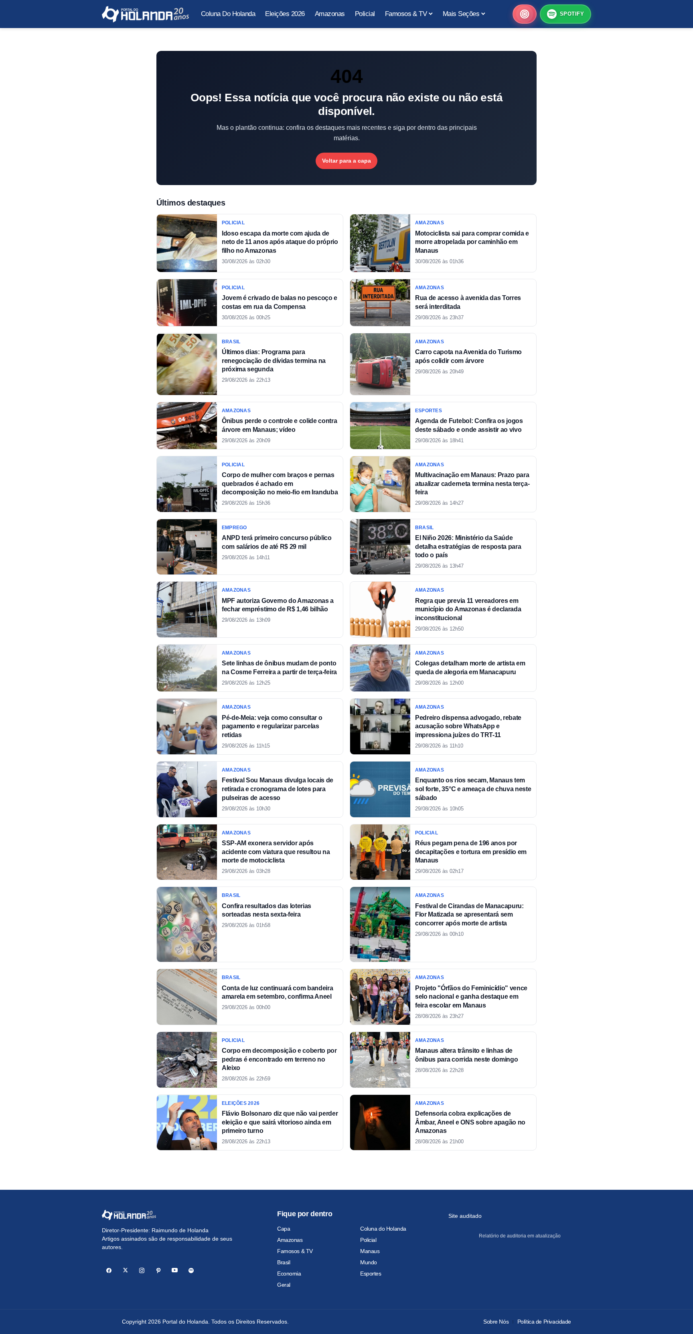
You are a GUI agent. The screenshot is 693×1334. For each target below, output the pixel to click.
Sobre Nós (496, 1321)
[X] (125, 1270)
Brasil (283, 1262)
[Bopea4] (145, 14)
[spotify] (191, 1270)
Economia (289, 1273)
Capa (283, 1228)
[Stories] (525, 14)
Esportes (370, 1273)
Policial (368, 1240)
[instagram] (142, 1270)
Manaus (369, 1251)
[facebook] (109, 1270)
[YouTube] (175, 1270)
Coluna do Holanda (383, 1228)
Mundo (368, 1262)
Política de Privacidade (544, 1321)
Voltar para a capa (346, 160)
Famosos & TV (295, 1251)
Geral (283, 1285)
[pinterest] (158, 1270)
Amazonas (290, 1240)
